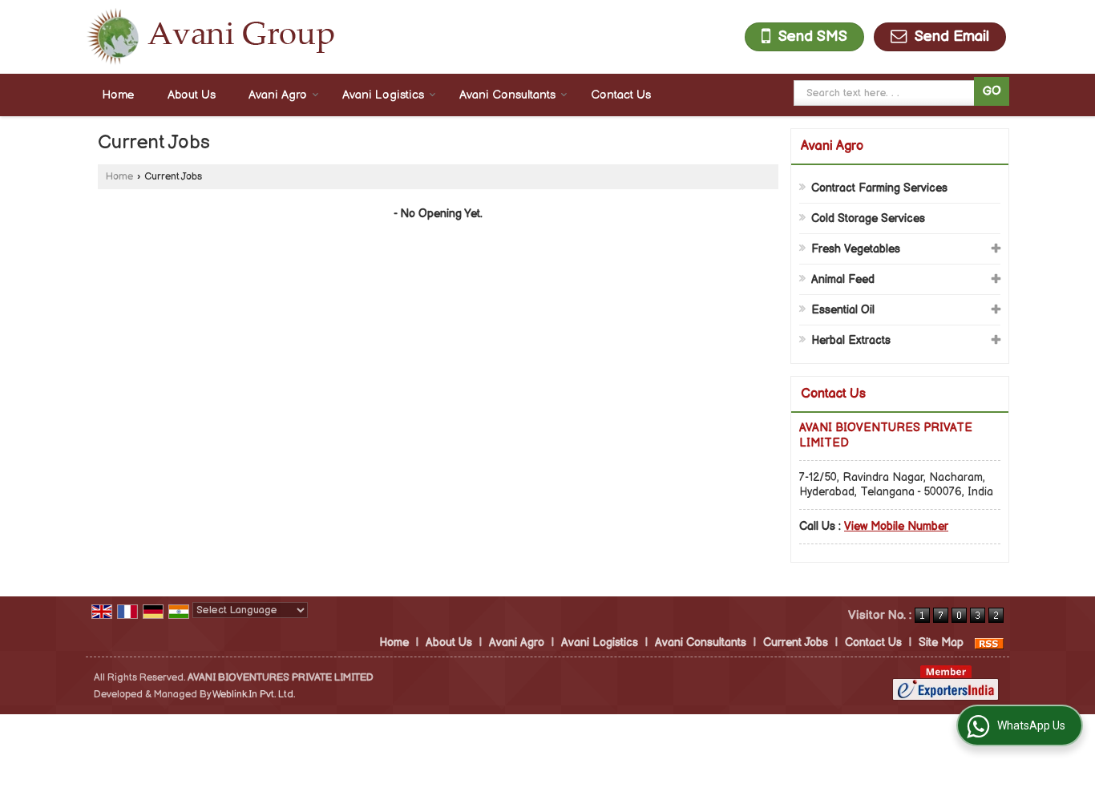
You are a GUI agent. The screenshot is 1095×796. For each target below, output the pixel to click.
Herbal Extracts (851, 340)
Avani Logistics (383, 95)
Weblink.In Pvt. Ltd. (253, 695)
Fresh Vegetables (855, 249)
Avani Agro (277, 95)
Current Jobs (795, 642)
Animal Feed (843, 279)
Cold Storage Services (868, 218)
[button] (896, 526)
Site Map (941, 642)
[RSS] (989, 642)
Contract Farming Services (879, 188)
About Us (192, 95)
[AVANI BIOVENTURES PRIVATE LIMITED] (210, 37)
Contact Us (621, 95)
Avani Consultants (507, 95)
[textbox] (887, 93)
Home (118, 95)
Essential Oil (843, 310)
